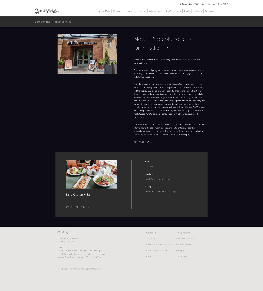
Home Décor (130, 11)
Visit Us (168, 11)
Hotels (178, 11)
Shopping (117, 11)
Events (187, 11)
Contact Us (151, 232)
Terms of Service (183, 244)
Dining (143, 11)
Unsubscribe (181, 256)
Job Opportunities (184, 232)
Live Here (197, 11)
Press (148, 256)
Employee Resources (185, 238)
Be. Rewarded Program (156, 250)
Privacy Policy (182, 250)
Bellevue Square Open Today (192, 3)
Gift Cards (209, 11)
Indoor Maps (104, 11)
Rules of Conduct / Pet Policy (159, 244)
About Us (150, 238)
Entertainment (155, 11)
